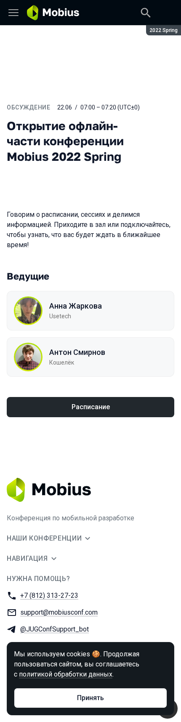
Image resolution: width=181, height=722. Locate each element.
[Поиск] (145, 12)
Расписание (91, 407)
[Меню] (13, 12)
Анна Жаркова (75, 305)
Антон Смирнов (77, 352)
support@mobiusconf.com (59, 612)
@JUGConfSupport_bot (54, 629)
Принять (90, 698)
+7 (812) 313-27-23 (49, 595)
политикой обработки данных (65, 674)
